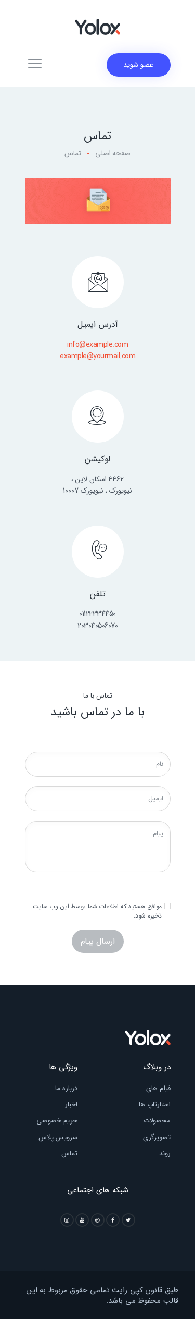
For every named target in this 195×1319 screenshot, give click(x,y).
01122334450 (97, 613)
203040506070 (97, 625)
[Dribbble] (98, 1220)
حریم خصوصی (56, 1120)
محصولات (157, 1120)
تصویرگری (157, 1137)
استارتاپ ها (155, 1104)
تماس (69, 1153)
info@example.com (97, 344)
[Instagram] (67, 1220)
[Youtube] (82, 1220)
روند (165, 1153)
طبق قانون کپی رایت (145, 1290)
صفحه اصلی (113, 153)
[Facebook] (113, 1220)
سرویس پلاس (57, 1137)
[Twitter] (128, 1220)
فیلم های (158, 1088)
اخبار (71, 1104)
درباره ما (66, 1088)
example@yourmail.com (97, 356)
